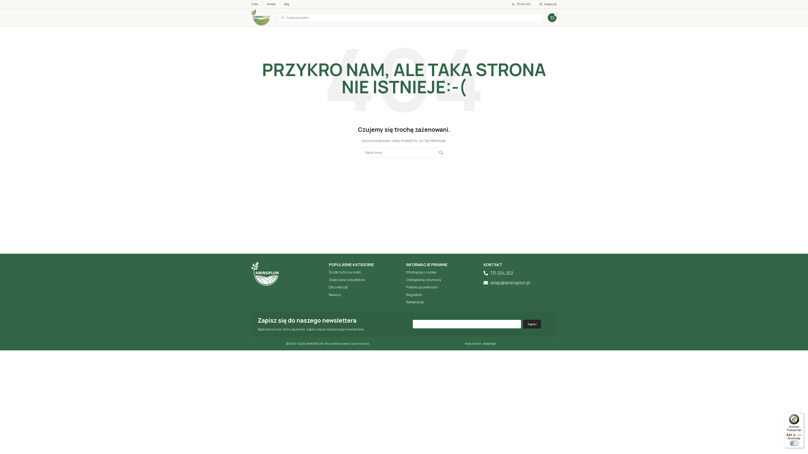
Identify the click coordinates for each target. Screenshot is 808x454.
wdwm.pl (489, 343)
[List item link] (365, 272)
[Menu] (801, 414)
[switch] (794, 443)
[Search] (441, 152)
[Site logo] (260, 17)
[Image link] (265, 273)
